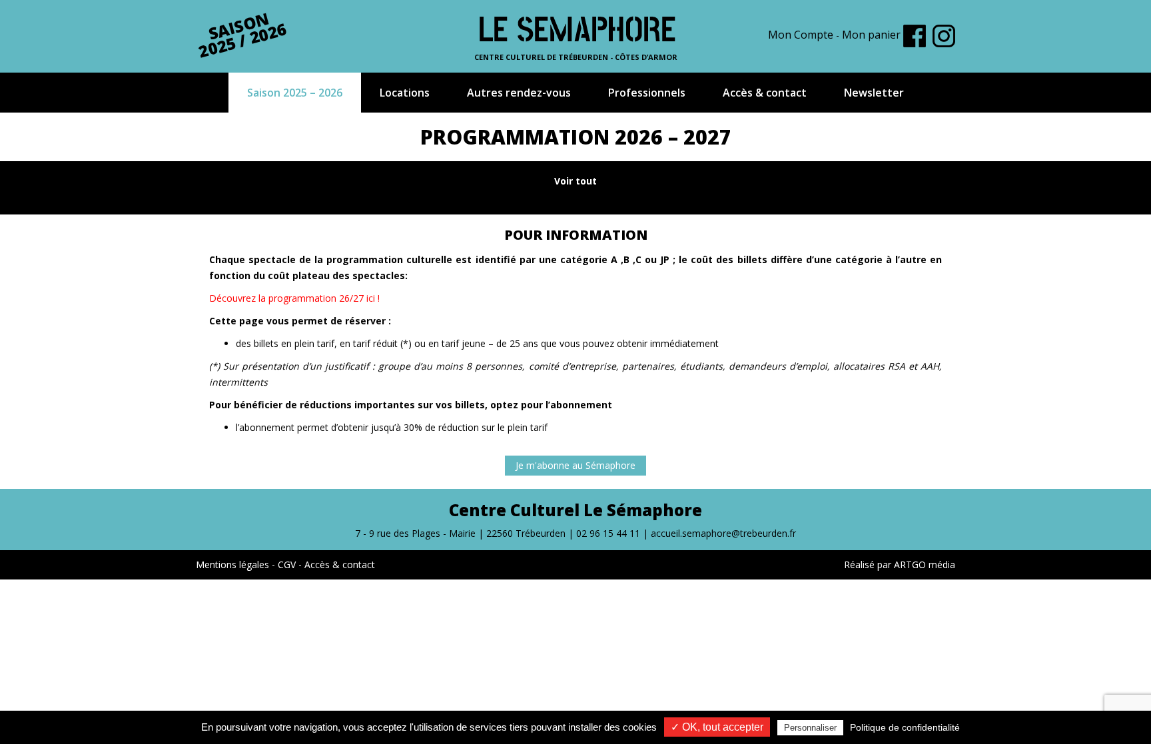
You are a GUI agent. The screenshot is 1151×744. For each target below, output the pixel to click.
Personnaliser (810, 728)
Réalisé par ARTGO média (899, 564)
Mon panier (871, 34)
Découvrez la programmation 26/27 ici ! (294, 298)
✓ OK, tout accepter (717, 727)
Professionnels (646, 92)
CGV (287, 564)
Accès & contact (765, 92)
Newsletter (874, 92)
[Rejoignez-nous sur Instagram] (944, 35)
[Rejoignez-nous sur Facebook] (914, 35)
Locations (405, 92)
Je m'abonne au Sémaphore (575, 465)
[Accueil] (576, 27)
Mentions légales (232, 564)
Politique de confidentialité (905, 727)
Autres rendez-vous (519, 92)
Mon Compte (800, 34)
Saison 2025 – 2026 (294, 92)
